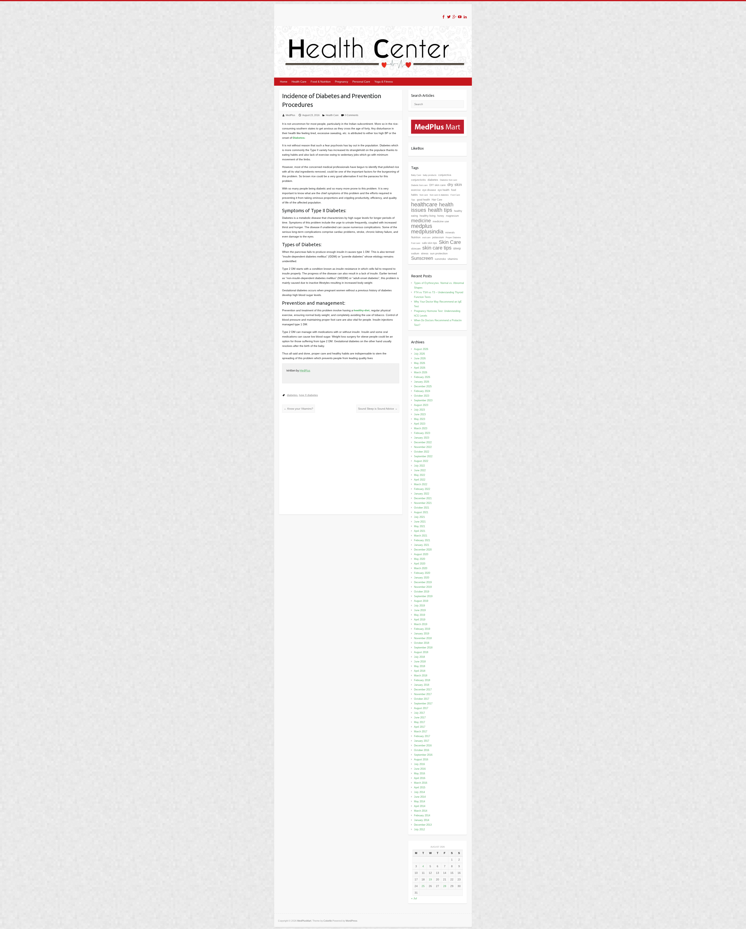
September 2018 (423, 647)
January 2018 (421, 684)
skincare (416, 248)
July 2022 (419, 465)
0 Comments (351, 115)
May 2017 (419, 722)
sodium (415, 253)
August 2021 (421, 512)
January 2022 (421, 493)
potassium (438, 237)
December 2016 (423, 745)
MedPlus (290, 115)
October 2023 (421, 395)
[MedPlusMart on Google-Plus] (454, 16)
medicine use (441, 221)
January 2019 (421, 633)
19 (430, 879)
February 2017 (422, 736)
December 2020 (423, 549)
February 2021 (422, 540)
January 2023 (421, 437)
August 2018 (421, 652)
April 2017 (419, 726)
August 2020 (421, 554)
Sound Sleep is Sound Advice (377, 408)
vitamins (453, 258)
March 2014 (420, 810)
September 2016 (423, 754)
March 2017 (420, 731)
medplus (421, 226)
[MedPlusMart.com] (437, 122)
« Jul (414, 898)
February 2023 (422, 433)
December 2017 (423, 689)
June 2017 (420, 717)
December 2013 (423, 824)
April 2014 (419, 806)
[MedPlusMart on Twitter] (448, 16)
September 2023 (423, 400)
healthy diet (361, 310)
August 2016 (421, 759)
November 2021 (423, 503)
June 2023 (420, 414)
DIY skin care (437, 185)
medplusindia (427, 232)
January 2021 (421, 544)
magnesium (452, 215)
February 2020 (422, 572)
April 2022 (419, 479)
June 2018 (420, 661)
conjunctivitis (418, 179)
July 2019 (419, 605)
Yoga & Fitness (383, 81)
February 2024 (422, 391)
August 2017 (421, 708)
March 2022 (420, 484)
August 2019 (421, 600)
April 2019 (419, 619)
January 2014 (421, 820)
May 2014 (419, 801)
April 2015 (419, 787)
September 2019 (423, 596)
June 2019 (420, 610)
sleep (457, 248)
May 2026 (419, 363)
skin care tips (436, 247)
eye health (443, 189)
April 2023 (419, 423)
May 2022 (419, 475)
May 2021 (419, 526)
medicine (421, 220)
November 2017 (423, 694)
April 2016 (419, 778)
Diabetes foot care (448, 180)
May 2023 (419, 419)
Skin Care (450, 242)
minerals (450, 232)
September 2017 (423, 703)
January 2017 (421, 740)
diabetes (292, 395)
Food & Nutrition (321, 81)
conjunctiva (444, 175)
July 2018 (419, 656)
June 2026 (420, 358)
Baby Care (416, 175)
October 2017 (421, 698)
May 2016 (419, 773)
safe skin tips (429, 243)
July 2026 (419, 353)
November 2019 (423, 586)
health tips (440, 210)
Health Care (299, 81)
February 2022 (422, 489)
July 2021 (419, 517)
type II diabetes (308, 395)
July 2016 (419, 764)
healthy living (428, 215)
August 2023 (421, 405)
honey (440, 215)
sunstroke (440, 258)
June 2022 (420, 470)
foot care (424, 195)
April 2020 (419, 563)
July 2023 (419, 409)
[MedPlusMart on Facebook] (443, 16)
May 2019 (419, 614)
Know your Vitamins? (298, 408)
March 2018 (420, 675)
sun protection (439, 253)
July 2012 (419, 829)
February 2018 (422, 680)
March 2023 (420, 428)
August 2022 (421, 461)
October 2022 (421, 451)
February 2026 (422, 377)
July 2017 (419, 712)
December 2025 (423, 386)
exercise (416, 189)
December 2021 (423, 498)
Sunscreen (422, 258)
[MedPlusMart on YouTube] (459, 16)
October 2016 (421, 750)
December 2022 (423, 442)
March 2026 (420, 372)
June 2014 (420, 796)
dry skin (454, 184)
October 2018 (421, 642)
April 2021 (419, 530)
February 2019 (422, 628)
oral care (426, 237)
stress (424, 253)
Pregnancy (341, 81)
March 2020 (420, 568)
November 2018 (423, 638)
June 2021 (420, 521)
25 (423, 886)
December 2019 (423, 582)
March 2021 (420, 535)
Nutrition (415, 237)
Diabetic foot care (419, 185)
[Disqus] (340, 463)
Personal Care (361, 81)
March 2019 (420, 624)
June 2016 (420, 768)
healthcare (424, 204)
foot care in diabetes (439, 195)
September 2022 (423, 456)
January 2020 (421, 577)
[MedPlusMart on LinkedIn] (465, 16)
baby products (430, 175)
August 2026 (421, 349)
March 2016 (420, 782)
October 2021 (421, 507)
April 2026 (419, 367)
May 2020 (419, 558)
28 (444, 886)
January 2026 (421, 381)
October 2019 (421, 591)
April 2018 (419, 670)
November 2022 (423, 447)
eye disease (429, 189)
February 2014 (422, 815)
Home (283, 81)
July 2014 (419, 792)
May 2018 (419, 666)
